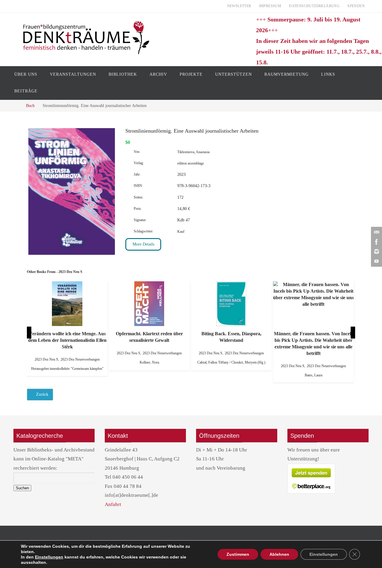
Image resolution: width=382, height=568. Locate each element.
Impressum (270, 6)
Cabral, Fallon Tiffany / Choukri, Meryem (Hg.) (149, 362)
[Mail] (376, 232)
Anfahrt (113, 504)
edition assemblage (190, 163)
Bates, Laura (231, 375)
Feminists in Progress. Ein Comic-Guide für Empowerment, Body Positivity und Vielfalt (313, 340)
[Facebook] (376, 242)
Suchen (22, 488)
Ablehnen (279, 554)
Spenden (356, 6)
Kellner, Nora (67, 362)
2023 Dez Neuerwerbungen (80, 353)
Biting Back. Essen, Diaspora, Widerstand (149, 337)
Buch (30, 105)
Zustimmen (238, 554)
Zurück (41, 394)
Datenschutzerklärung (314, 6)
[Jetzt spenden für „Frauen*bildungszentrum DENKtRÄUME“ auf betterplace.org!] (311, 492)
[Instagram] (376, 251)
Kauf (180, 231)
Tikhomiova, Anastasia (193, 152)
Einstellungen (49, 557)
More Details (143, 244)
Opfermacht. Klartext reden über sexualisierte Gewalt (67, 337)
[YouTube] (376, 261)
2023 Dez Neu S (46, 353)
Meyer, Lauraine (313, 369)
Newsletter (239, 6)
